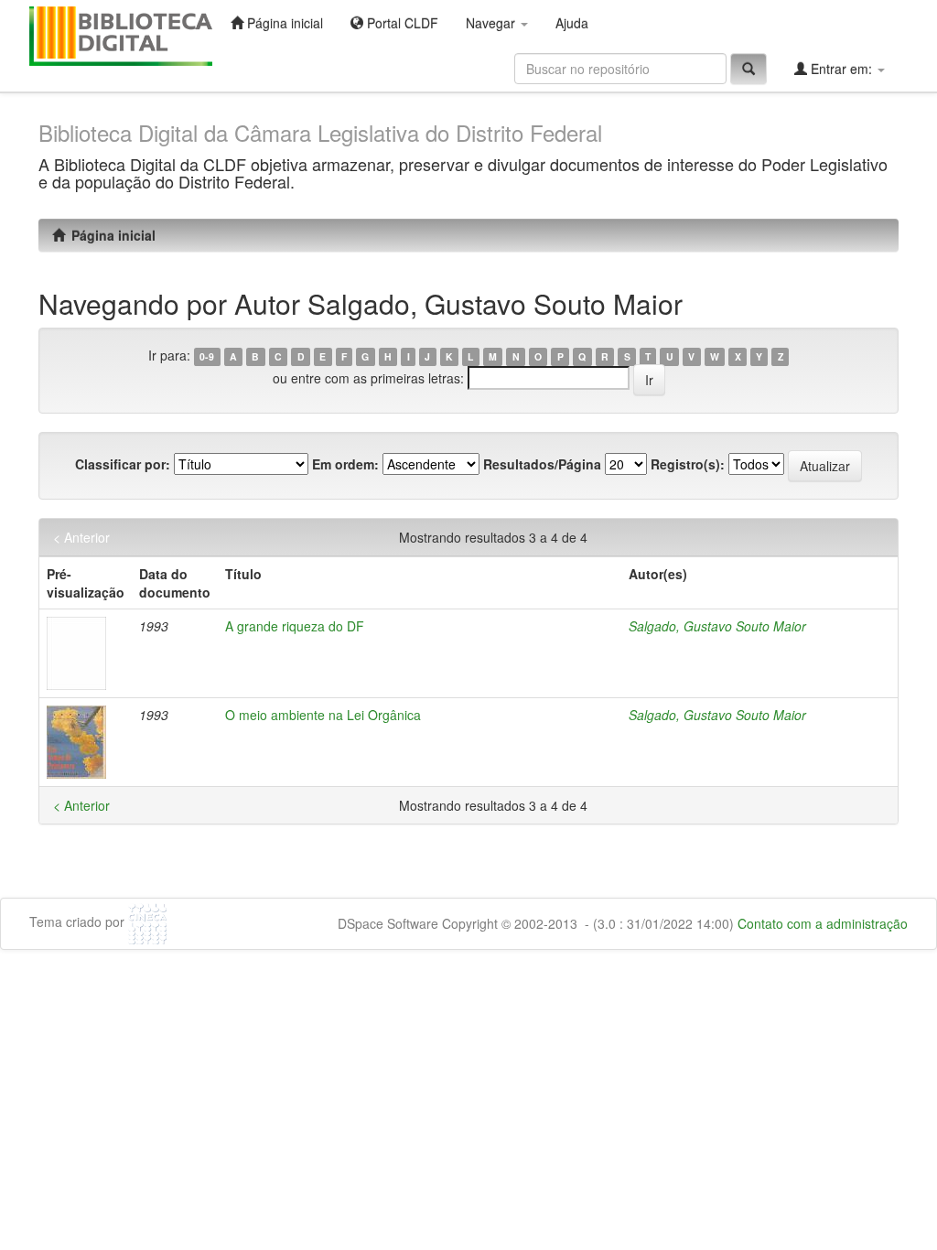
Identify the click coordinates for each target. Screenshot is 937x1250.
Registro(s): (688, 464)
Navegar (492, 23)
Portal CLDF (400, 23)
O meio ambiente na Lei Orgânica (323, 715)
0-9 (206, 356)
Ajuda (571, 23)
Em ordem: (345, 464)
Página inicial (283, 23)
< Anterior (81, 537)
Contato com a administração (823, 923)
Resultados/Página (542, 464)
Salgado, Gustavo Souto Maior (717, 626)
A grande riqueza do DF (294, 626)
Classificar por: (122, 464)
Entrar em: (841, 68)
